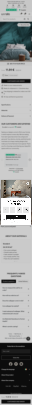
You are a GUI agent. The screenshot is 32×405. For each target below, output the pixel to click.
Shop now (16, 217)
